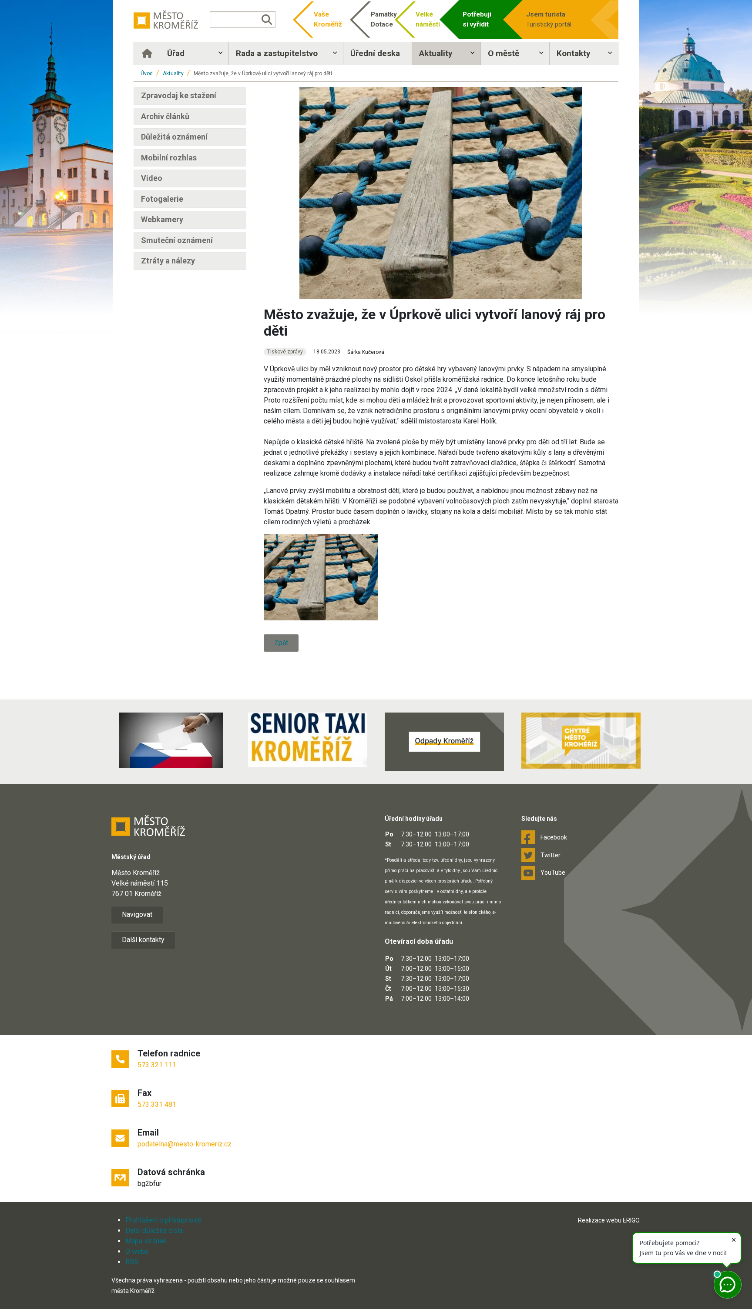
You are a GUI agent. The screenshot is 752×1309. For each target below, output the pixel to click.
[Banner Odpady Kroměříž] (444, 742)
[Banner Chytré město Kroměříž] (581, 741)
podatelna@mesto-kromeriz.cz (185, 1144)
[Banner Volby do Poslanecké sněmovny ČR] (171, 740)
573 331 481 (157, 1104)
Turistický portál (548, 19)
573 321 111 (157, 1065)
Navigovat (137, 914)
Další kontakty (143, 940)
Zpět (281, 643)
